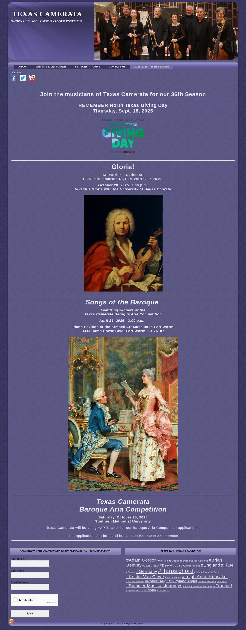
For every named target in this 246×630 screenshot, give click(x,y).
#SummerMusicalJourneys (197, 586)
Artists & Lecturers (51, 66)
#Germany (146, 571)
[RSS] (12, 621)
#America (163, 561)
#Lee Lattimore (173, 577)
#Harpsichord (176, 571)
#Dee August (171, 565)
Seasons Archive (88, 66)
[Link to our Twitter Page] (23, 78)
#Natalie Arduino (135, 581)
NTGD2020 (163, 590)
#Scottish (222, 581)
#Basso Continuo (198, 561)
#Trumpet (222, 585)
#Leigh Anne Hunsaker (205, 576)
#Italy (197, 572)
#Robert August (158, 581)
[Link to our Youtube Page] (32, 78)
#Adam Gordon (141, 560)
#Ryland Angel (184, 581)
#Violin (150, 590)
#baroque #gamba (179, 561)
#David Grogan (150, 566)
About (23, 66)
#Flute (227, 565)
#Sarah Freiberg (207, 581)
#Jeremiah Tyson (210, 572)
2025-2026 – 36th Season (151, 66)
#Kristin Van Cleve (145, 576)
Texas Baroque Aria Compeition (153, 536)
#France (130, 572)
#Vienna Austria (135, 590)
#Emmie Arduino (191, 566)
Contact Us (117, 66)
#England (210, 565)
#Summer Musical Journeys (154, 585)
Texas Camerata (47, 14)
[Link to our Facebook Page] (13, 78)
